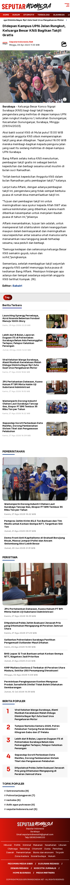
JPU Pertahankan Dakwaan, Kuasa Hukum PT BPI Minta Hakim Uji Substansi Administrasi (22, 384)
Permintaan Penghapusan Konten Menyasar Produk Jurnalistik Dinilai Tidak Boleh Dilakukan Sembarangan (33, 684)
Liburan (62, 845)
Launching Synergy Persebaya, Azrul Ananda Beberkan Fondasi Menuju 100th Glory (21, 318)
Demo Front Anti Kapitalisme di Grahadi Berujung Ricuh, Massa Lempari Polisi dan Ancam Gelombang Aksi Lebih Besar (34, 540)
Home (6, 15)
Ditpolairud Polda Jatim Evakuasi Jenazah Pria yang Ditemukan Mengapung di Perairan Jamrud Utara (33, 625)
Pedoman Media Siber (20, 863)
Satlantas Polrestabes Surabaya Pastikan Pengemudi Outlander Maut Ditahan (29, 641)
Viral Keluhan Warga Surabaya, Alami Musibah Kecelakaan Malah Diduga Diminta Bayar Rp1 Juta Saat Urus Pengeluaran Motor (21, 363)
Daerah (10, 852)
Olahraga (59, 15)
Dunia (47, 848)
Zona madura (22, 856)
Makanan (38, 845)
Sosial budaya (38, 856)
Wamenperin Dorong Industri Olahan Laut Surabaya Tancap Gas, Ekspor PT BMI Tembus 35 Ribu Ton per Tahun (20, 405)
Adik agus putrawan (20, 804)
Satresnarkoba (17, 790)
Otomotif (28, 15)
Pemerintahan (23, 852)
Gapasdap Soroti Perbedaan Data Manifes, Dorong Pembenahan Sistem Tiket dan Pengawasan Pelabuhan (22, 427)
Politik (17, 845)
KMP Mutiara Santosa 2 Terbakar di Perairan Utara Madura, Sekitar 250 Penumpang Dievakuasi (34, 669)
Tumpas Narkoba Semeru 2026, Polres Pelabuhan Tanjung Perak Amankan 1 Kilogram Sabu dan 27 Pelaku (37, 729)
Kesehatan (50, 845)
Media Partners (45, 873)
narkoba (13, 800)
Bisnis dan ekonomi (43, 852)
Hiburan (8, 845)
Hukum (16, 15)
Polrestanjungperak (20, 795)
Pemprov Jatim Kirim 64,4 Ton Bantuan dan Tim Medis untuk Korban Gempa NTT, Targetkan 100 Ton (33, 523)
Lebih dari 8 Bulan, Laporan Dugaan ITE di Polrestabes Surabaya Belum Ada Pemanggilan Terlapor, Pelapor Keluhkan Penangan (22, 340)
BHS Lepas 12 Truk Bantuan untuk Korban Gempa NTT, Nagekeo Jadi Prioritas (33, 655)
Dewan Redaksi (19, 868)
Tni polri (60, 852)
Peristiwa (58, 848)
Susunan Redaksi (48, 863)
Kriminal (27, 845)
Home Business (22, 873)
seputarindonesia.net (21, 42)
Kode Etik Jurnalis (45, 868)
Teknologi (44, 15)
